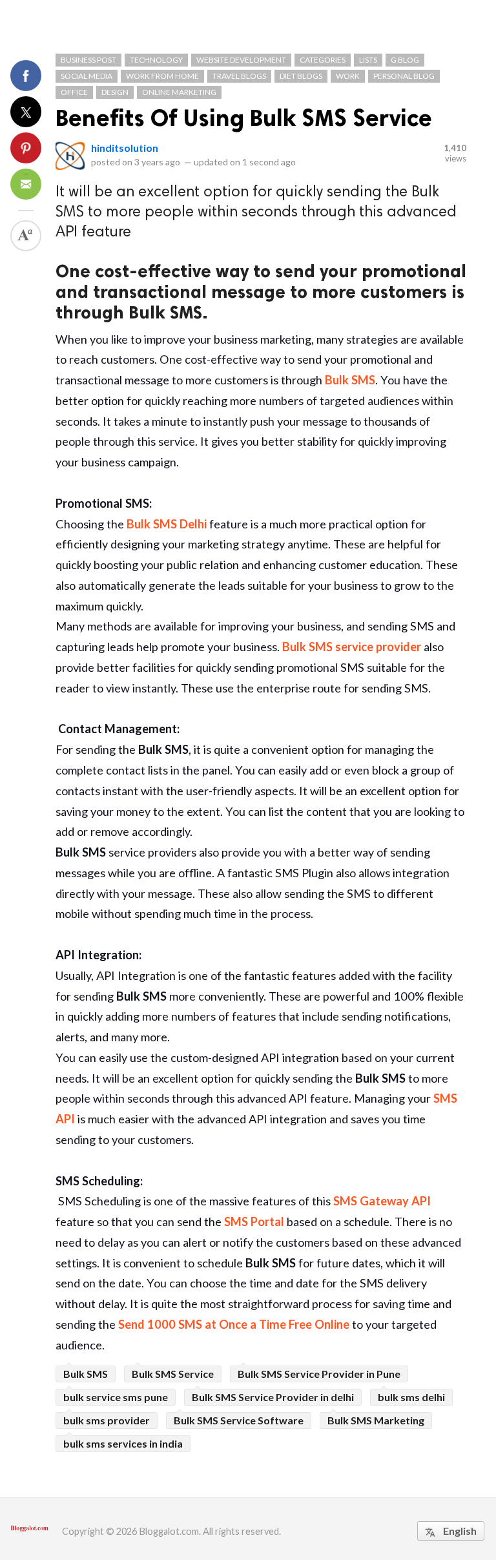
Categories (323, 60)
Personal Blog (404, 76)
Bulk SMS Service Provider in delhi (273, 1397)
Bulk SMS (350, 380)
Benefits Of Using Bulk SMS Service (244, 118)
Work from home (162, 76)
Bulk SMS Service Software (239, 1420)
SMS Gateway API (382, 1201)
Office (74, 92)
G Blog (405, 60)
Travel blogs (239, 76)
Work (348, 76)
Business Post (88, 60)
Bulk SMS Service (173, 1374)
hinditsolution (124, 147)
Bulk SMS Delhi (167, 524)
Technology (156, 60)
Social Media (86, 76)
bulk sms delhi (411, 1397)
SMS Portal (254, 1221)
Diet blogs (301, 76)
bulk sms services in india (123, 1443)
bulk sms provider (106, 1420)
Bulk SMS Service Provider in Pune (319, 1374)
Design (115, 92)
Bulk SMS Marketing (375, 1420)
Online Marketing (179, 92)
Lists (368, 60)
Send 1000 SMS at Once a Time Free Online (233, 1324)
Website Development (241, 60)
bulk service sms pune (115, 1397)
